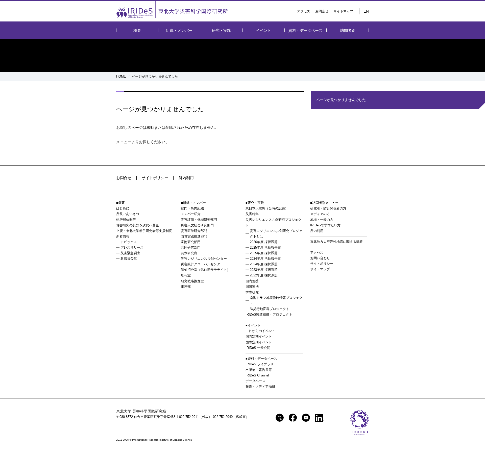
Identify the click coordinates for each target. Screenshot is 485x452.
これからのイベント (260, 331)
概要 (137, 30)
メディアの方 (320, 214)
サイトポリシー (155, 178)
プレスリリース (131, 247)
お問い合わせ (320, 258)
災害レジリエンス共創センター (204, 258)
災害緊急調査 (130, 253)
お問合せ (321, 11)
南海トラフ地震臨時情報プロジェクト (276, 300)
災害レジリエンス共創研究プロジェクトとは (276, 233)
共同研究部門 (191, 247)
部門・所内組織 (192, 208)
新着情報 (122, 236)
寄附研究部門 (191, 242)
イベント (263, 30)
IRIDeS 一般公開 (258, 348)
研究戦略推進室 (192, 281)
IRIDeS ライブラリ (260, 364)
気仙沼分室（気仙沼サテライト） (205, 270)
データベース (255, 381)
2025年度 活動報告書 (265, 247)
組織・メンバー (179, 30)
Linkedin (319, 418)
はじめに (122, 208)
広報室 (186, 275)
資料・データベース (305, 30)
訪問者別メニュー (325, 203)
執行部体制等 (126, 220)
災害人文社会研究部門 (197, 225)
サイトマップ (343, 11)
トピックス (128, 242)
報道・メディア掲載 (260, 386)
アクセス (303, 11)
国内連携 (252, 281)
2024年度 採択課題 (264, 264)
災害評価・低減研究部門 (199, 220)
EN (366, 11)
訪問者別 (347, 30)
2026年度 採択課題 (264, 242)
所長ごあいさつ (127, 214)
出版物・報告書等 (259, 370)
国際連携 (252, 287)
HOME (121, 76)
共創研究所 (189, 253)
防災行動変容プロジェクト (269, 309)
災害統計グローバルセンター (202, 264)
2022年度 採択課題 (264, 275)
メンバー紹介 (191, 214)
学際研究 (252, 292)
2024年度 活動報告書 (265, 258)
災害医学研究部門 (194, 231)
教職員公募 (128, 258)
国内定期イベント (259, 336)
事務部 (186, 287)
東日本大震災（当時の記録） (267, 208)
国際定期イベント (259, 342)
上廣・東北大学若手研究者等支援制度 (144, 231)
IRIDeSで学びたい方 (325, 225)
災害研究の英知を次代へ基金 (137, 225)
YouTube (306, 418)
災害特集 (252, 214)
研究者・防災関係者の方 (328, 208)
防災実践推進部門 (194, 236)
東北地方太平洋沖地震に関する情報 (336, 242)
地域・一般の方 (321, 220)
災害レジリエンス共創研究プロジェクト (273, 222)
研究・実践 (221, 30)
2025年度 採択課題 (264, 253)
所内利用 (186, 178)
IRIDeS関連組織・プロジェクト (269, 314)
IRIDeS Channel (257, 375)
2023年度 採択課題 (264, 270)
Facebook (293, 418)
